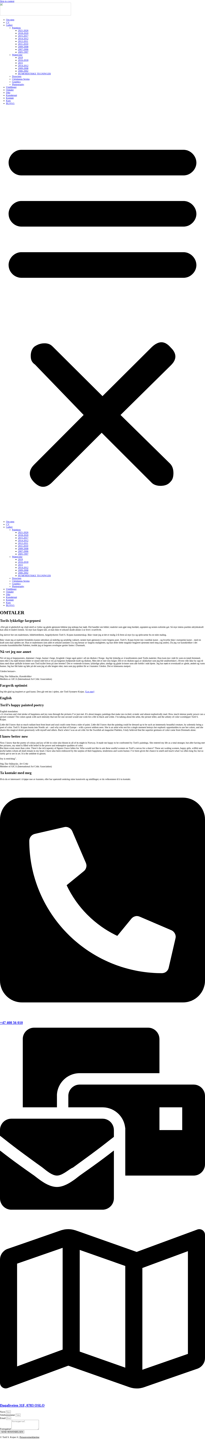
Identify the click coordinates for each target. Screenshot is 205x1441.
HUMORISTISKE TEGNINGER (34, 73)
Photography (18, 84)
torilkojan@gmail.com (11, 1214)
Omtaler (10, 90)
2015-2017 (23, 36)
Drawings (16, 76)
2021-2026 (23, 30)
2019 (20, 57)
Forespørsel (6, 1429)
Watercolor (17, 55)
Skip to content (7, 1)
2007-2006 (23, 49)
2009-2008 (23, 46)
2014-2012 (23, 38)
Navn (3, 1412)
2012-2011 (23, 41)
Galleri (9, 25)
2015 (20, 63)
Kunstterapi (11, 95)
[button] (102, 312)
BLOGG (10, 103)
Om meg (10, 19)
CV (7, 22)
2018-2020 (23, 33)
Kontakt (10, 98)
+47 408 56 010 (11, 1023)
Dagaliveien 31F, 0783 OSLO (22, 1405)
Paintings (16, 28)
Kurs (8, 100)
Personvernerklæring (29, 1437)
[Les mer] (89, 691)
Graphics (16, 82)
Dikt (8, 92)
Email (3, 1418)
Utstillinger (11, 87)
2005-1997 (23, 52)
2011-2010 (23, 44)
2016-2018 (23, 60)
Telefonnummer (8, 1415)
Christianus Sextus (21, 79)
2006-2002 (23, 71)
